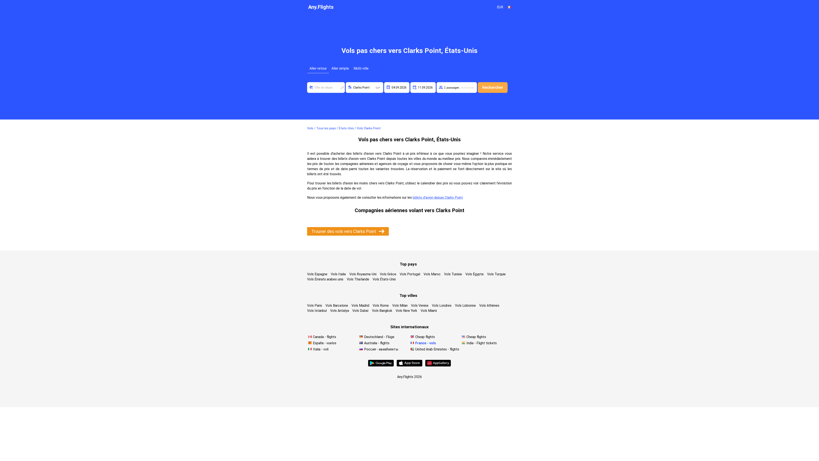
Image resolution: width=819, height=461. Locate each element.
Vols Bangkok (382, 311)
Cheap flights (425, 337)
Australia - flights (376, 343)
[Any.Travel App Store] (409, 365)
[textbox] (326, 87)
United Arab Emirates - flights (437, 349)
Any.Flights (321, 7)
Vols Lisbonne (465, 305)
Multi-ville (361, 68)
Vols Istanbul (317, 311)
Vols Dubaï (360, 311)
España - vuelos (324, 343)
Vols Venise (419, 305)
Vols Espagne (317, 274)
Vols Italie (338, 274)
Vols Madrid (360, 305)
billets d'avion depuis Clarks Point (438, 197)
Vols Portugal (410, 274)
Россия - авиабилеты (381, 349)
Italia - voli (320, 349)
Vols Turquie (496, 274)
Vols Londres (442, 305)
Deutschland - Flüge (379, 337)
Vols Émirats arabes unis (325, 279)
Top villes (408, 295)
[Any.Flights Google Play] (381, 365)
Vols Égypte (474, 274)
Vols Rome (381, 305)
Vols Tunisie (453, 274)
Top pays (408, 264)
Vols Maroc (432, 274)
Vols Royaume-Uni (362, 274)
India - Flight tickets (481, 343)
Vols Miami (429, 311)
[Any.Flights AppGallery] (438, 365)
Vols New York (406, 311)
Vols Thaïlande (358, 279)
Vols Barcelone (336, 305)
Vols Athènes (489, 305)
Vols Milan (400, 305)
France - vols (425, 343)
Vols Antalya (339, 311)
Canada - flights (324, 337)
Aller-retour (318, 68)
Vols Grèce (388, 274)
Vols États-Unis (384, 279)
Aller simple (340, 68)
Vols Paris (314, 305)
